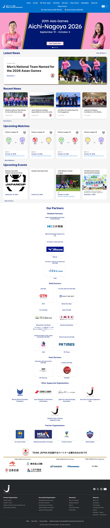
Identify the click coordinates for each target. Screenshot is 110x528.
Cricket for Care (7, 502)
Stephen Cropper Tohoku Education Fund (14, 505)
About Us (94, 3)
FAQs (27, 521)
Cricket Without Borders (9, 507)
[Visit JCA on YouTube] (105, 489)
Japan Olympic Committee (45, 505)
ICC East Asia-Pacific (44, 502)
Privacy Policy (43, 521)
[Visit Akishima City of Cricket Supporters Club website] (55, 411)
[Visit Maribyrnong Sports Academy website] (43, 434)
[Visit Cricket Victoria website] (67, 434)
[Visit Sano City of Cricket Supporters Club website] (90, 392)
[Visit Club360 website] (67, 370)
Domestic (56, 3)
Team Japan (46, 3)
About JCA (95, 500)
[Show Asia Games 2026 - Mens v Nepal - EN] (57, 47)
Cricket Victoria (7, 500)
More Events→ (9, 201)
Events (35, 3)
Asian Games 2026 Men (75, 10)
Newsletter (85, 3)
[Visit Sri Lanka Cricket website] (20, 434)
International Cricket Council (46, 500)
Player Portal (62, 6)
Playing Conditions (74, 502)
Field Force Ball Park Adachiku (66, 196)
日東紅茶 (45, 327)
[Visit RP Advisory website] (43, 370)
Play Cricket (74, 3)
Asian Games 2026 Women (52, 10)
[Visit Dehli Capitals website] (90, 434)
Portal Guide (72, 510)
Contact (95, 510)
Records (65, 3)
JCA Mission (96, 502)
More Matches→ (10, 160)
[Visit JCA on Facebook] (94, 489)
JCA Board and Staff (98, 507)
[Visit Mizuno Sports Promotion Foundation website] (20, 392)
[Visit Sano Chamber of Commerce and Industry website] (43, 392)
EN (103, 6)
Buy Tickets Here (55, 43)
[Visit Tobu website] (55, 271)
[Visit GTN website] (43, 296)
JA (106, 6)
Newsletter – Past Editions (100, 514)
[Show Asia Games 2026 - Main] (52, 47)
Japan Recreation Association (46, 507)
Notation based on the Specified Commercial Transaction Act (67, 521)
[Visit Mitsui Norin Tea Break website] (43, 317)
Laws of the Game (74, 500)
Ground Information (74, 507)
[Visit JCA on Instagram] (101, 489)
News (29, 3)
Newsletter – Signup (98, 512)
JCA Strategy (96, 505)
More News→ (7, 121)
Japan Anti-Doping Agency (46, 510)
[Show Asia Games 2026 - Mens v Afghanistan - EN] (55, 47)
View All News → (101, 53)
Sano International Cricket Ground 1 (15, 156)
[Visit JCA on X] (98, 489)
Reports (71, 505)
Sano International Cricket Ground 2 (41, 156)
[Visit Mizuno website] (55, 249)
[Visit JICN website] (43, 344)
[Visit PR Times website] (67, 344)
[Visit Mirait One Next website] (67, 296)
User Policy (34, 521)
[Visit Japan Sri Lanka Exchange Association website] (67, 392)
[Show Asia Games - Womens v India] (54, 47)
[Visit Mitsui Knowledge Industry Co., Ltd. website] (55, 226)
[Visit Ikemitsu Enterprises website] (67, 317)
